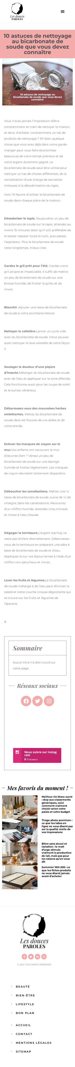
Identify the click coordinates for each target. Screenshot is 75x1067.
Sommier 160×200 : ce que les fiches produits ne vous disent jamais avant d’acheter (56, 872)
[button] (63, 11)
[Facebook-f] (24, 956)
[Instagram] (44, 956)
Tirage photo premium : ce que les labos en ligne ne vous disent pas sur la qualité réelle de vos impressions (57, 826)
